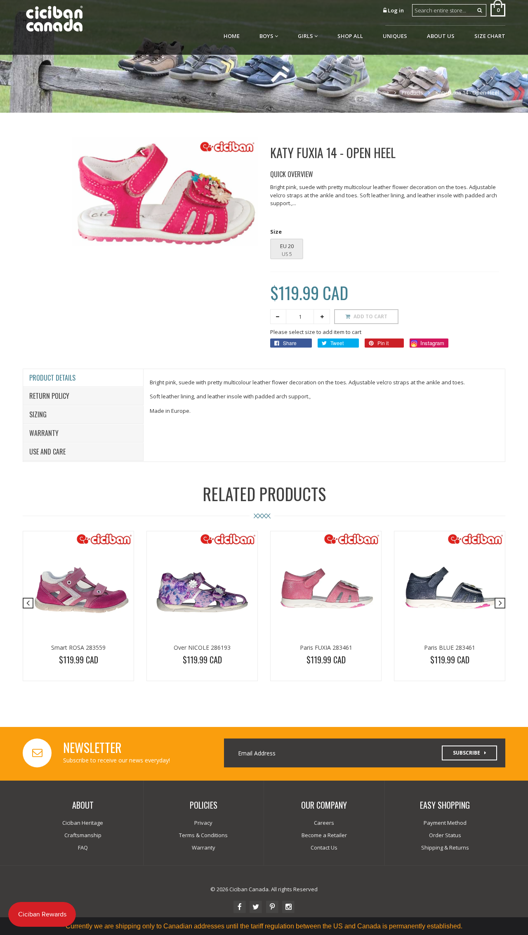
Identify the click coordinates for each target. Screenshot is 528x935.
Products (412, 92)
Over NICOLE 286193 (202, 647)
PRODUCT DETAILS (52, 378)
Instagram (431, 343)
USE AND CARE (47, 452)
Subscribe (466, 752)
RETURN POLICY (49, 396)
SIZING (38, 414)
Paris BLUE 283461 (449, 647)
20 (290, 246)
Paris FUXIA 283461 (326, 647)
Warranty (44, 433)
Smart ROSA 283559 (78, 647)
